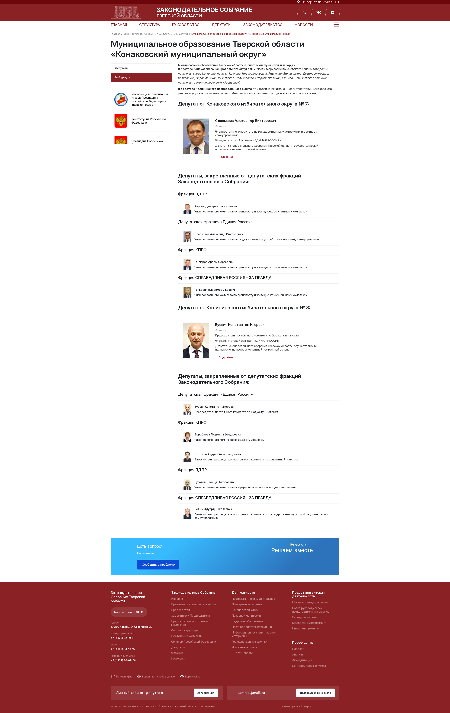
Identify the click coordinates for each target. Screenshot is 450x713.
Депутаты (221, 25)
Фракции (177, 653)
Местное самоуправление (310, 602)
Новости (304, 25)
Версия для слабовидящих (158, 676)
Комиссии (178, 658)
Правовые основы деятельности (193, 604)
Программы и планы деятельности (255, 598)
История (177, 598)
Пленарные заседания (247, 604)
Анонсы (297, 654)
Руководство (186, 25)
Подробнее (226, 156)
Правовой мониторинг (247, 615)
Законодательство (262, 25)
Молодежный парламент (309, 623)
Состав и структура (184, 630)
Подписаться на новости (315, 692)
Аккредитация (302, 660)
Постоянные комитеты (186, 636)
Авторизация (205, 692)
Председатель (181, 610)
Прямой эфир (124, 676)
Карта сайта (192, 676)
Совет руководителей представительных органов (311, 609)
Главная (119, 25)
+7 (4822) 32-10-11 (122, 637)
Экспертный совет (304, 617)
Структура (149, 25)
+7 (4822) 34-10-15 (123, 649)
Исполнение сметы (245, 647)
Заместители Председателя (190, 615)
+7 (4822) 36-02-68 (123, 660)
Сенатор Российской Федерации (193, 641)
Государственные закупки (249, 641)
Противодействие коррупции (252, 627)
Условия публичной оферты (296, 706)
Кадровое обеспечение (247, 621)
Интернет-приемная (305, 628)
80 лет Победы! (242, 653)
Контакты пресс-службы (309, 665)
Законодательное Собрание (140, 33)
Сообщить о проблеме (158, 564)
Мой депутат (181, 33)
